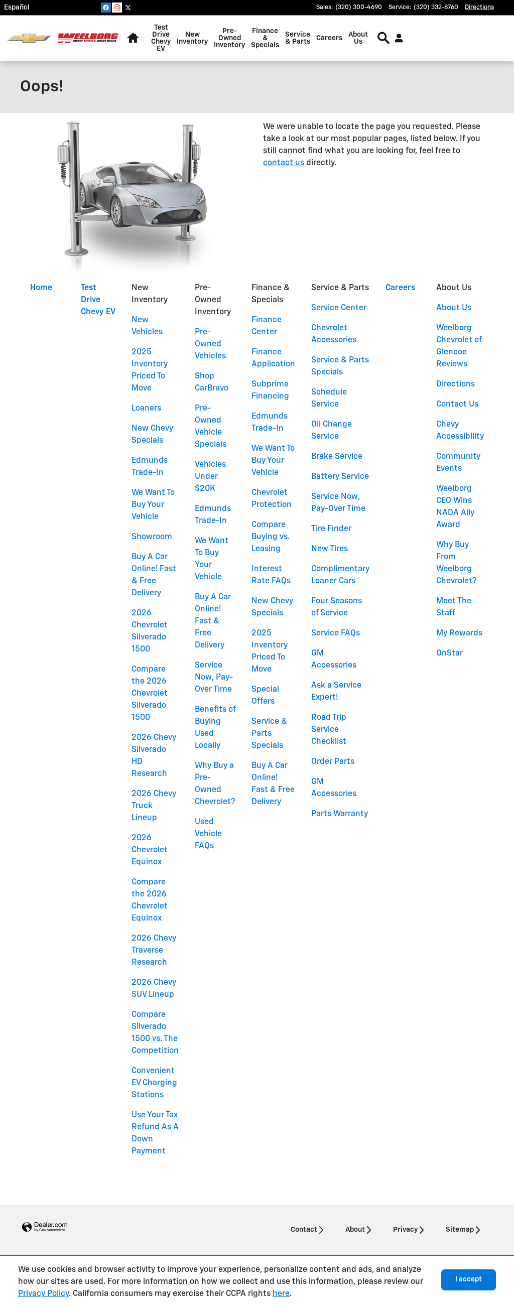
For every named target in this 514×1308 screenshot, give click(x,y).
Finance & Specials (265, 38)
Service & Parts (297, 38)
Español (17, 7)
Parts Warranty (339, 814)
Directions (455, 384)
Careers (329, 38)
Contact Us (457, 405)
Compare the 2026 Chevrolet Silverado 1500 (150, 694)
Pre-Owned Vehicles (210, 344)
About (355, 1229)
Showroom (152, 537)
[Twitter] (128, 8)
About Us (358, 38)
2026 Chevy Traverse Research (154, 951)
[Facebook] (106, 8)
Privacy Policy (43, 1294)
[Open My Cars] (396, 38)
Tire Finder (331, 529)
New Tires (329, 549)
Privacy (405, 1229)
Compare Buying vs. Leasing (270, 537)
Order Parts (332, 762)
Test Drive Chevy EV (161, 38)
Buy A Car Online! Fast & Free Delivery (213, 621)
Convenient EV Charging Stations (154, 1083)
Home (41, 288)
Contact (304, 1229)
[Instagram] (117, 8)
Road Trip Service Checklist (328, 730)
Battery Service (340, 477)
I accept (468, 1279)
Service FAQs (335, 633)
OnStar (449, 653)
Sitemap (460, 1229)
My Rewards (459, 633)
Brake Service (336, 457)
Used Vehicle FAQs (208, 834)
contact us (283, 163)
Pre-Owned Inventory (229, 38)
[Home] (29, 38)
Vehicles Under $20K (210, 477)
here (281, 1294)
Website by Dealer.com (44, 1227)
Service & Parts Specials (269, 734)
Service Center (338, 308)
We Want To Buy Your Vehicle (153, 505)
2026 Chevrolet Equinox (150, 850)
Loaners (146, 409)
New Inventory (192, 38)
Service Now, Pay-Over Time (214, 678)
